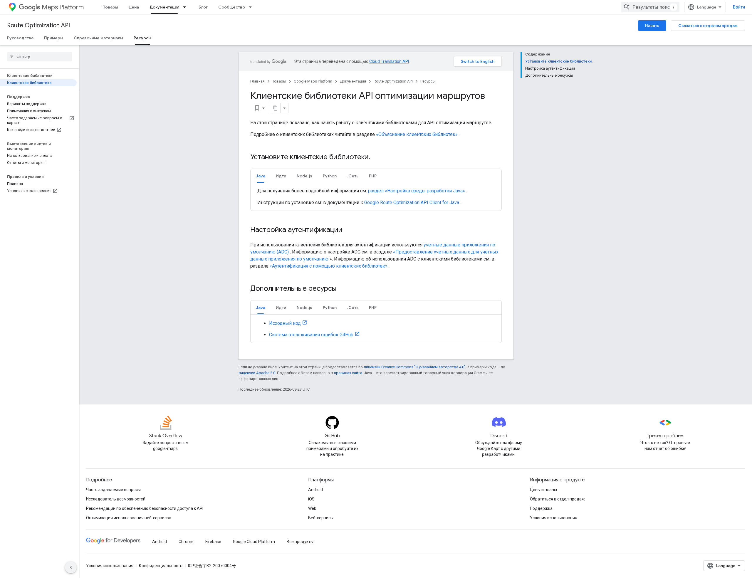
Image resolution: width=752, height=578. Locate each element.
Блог (203, 7)
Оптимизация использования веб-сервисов (128, 517)
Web (312, 508)
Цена (134, 7)
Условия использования (553, 517)
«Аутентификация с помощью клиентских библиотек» (328, 266)
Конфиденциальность (160, 565)
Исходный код (285, 323)
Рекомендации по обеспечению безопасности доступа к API (144, 508)
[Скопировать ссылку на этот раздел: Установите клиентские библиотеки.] (378, 157)
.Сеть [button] (352, 176)
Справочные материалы (98, 38)
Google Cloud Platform (254, 541)
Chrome (186, 541)
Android (315, 489)
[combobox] (650, 7)
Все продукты (300, 541)
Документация (164, 7)
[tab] (261, 176)
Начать (652, 25)
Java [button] (260, 176)
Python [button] (330, 176)
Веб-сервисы (320, 517)
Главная (257, 81)
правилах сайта (348, 373)
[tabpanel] (376, 196)
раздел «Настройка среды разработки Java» (416, 191)
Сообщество (231, 7)
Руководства (20, 38)
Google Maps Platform (313, 81)
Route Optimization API (38, 25)
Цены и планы (543, 489)
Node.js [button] (304, 176)
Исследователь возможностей (115, 499)
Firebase (213, 541)
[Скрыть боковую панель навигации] (71, 567)
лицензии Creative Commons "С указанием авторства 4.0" (415, 367)
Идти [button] (281, 176)
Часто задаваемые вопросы (113, 489)
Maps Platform (63, 7)
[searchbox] (39, 56)
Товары (110, 7)
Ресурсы (142, 38)
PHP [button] (373, 176)
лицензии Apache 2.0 (257, 373)
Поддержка (541, 508)
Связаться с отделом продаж (708, 25)
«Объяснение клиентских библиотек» (417, 134)
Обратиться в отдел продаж (557, 499)
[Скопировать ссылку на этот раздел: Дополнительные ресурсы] (344, 289)
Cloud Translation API (389, 61)
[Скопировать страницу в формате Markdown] (275, 108)
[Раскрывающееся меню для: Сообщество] (252, 7)
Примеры (53, 38)
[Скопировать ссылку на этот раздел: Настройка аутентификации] (348, 230)
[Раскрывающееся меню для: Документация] (186, 7)
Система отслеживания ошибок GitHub (311, 334)
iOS (311, 499)
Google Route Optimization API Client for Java (411, 202)
